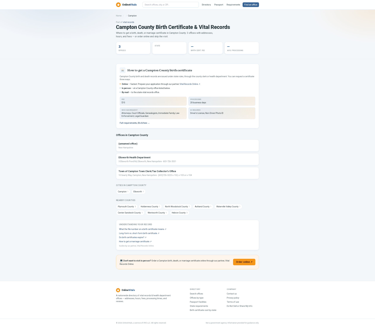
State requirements (199, 306)
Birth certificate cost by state (203, 310)
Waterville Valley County (228, 206)
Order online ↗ (244, 262)
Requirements (233, 5)
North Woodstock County (177, 206)
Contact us (232, 294)
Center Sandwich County (130, 213)
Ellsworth (138, 191)
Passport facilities (198, 302)
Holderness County (150, 206)
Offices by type (196, 298)
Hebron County (180, 213)
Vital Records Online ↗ (190, 84)
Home (119, 16)
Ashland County (203, 206)
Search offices (196, 294)
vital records (128, 22)
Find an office (250, 5)
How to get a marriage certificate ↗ (135, 241)
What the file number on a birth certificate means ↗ (142, 229)
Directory (206, 5)
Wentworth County (157, 213)
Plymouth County (127, 206)
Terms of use (233, 302)
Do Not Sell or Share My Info (239, 306)
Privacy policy (233, 298)
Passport (218, 5)
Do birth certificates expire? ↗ (132, 237)
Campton (123, 191)
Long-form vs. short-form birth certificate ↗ (139, 233)
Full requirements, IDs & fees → (135, 123)
